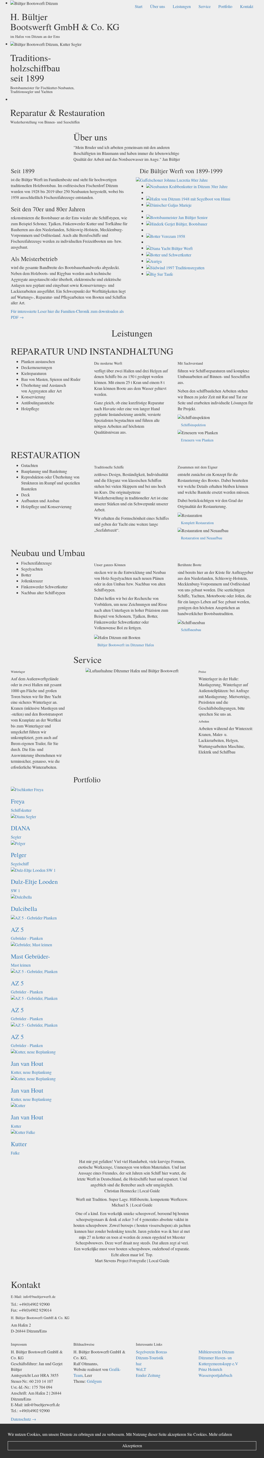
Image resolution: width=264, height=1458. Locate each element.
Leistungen (182, 6)
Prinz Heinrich (210, 1369)
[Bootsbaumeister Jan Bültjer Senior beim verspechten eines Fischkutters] (177, 217)
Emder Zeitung (148, 1375)
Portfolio (225, 6)
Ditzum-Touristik (149, 1357)
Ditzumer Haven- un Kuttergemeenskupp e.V (218, 1360)
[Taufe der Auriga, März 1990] (154, 260)
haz (139, 1363)
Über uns (157, 6)
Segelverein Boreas (151, 1351)
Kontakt (246, 6)
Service (205, 6)
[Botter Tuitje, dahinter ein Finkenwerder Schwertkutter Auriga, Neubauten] (168, 254)
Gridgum (94, 1381)
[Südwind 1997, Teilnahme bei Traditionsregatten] (175, 267)
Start (138, 6)
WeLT (141, 1369)
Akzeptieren (132, 1445)
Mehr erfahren (220, 1434)
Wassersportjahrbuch (215, 1375)
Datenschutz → (23, 1419)
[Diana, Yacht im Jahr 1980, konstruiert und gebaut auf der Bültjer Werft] (169, 247)
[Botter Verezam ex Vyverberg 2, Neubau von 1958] (165, 235)
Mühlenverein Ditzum (216, 1351)
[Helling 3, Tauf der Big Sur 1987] (159, 273)
